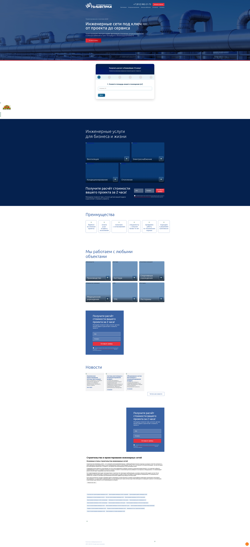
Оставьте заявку (93, 40)
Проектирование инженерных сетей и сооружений (118, 494)
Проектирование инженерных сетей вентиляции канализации (142, 505)
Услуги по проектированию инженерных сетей (96, 511)
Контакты (162, 7)
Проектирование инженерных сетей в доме (117, 502)
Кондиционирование (133, 7)
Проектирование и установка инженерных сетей (115, 511)
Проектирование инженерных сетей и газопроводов (97, 502)
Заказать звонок (158, 4)
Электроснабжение (146, 7)
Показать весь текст (92, 482)
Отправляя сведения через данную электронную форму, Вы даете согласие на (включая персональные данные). (105, 349)
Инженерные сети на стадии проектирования (135, 508)
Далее (101, 95)
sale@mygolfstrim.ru (149, 529)
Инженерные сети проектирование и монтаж (95, 497)
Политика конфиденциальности (94, 541)
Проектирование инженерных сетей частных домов (135, 497)
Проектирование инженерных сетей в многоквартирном (137, 502)
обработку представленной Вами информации (146, 446)
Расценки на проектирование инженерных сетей (116, 508)
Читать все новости (156, 394)
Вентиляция (123, 7)
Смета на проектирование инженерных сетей (96, 505)
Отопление (155, 7)
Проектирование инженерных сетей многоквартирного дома (117, 505)
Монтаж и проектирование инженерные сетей (115, 497)
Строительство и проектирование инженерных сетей (97, 494)
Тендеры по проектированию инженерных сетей (96, 508)
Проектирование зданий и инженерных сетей (138, 494)
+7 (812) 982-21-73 (142, 4)
